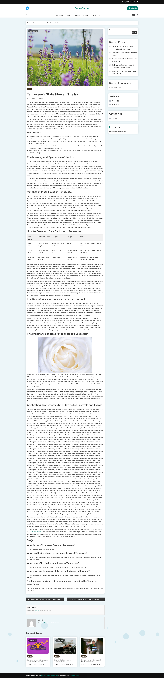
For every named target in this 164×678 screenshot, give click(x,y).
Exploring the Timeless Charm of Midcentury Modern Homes (123, 66)
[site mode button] (133, 15)
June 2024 (115, 104)
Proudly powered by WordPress (49, 675)
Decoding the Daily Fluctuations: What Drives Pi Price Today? (37, 661)
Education (59, 15)
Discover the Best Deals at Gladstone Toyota (62, 661)
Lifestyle (86, 15)
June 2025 (115, 101)
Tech (94, 15)
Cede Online (82, 8)
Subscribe (134, 8)
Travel (101, 15)
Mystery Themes (75, 675)
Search (111, 30)
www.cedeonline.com (35, 532)
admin (41, 98)
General (69, 15)
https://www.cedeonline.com (51, 623)
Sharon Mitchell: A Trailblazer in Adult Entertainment (91, 661)
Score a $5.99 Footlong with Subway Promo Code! (124, 72)
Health (77, 15)
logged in (37, 611)
